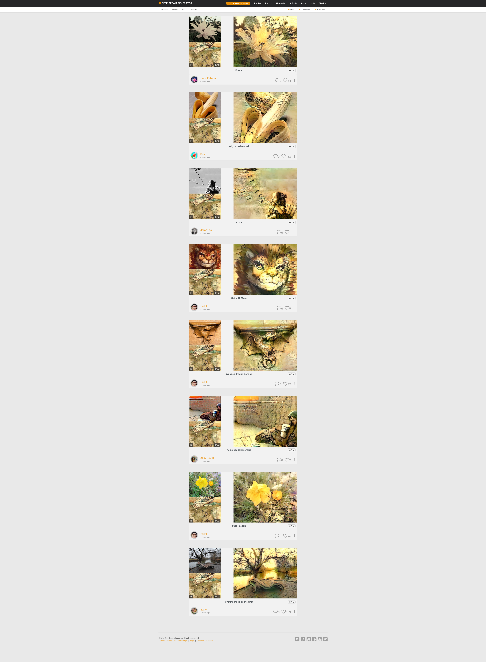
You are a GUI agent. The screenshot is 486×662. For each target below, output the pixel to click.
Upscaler (281, 3)
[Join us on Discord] (297, 639)
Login (312, 3)
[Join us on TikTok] (303, 639)
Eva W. (204, 609)
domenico (206, 230)
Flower (239, 70)
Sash (203, 154)
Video (257, 3)
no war (239, 222)
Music (268, 3)
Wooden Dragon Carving (239, 374)
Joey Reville (207, 457)
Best (184, 9)
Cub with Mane (239, 298)
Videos (194, 9)
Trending (164, 9)
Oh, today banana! (239, 146)
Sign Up (322, 3)
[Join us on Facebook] (314, 639)
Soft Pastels (239, 526)
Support (209, 641)
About (303, 3)
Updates (200, 641)
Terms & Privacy (165, 641)
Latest (175, 9)
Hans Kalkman (208, 78)
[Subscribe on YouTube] (309, 639)
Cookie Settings (180, 641)
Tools (293, 3)
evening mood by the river (239, 601)
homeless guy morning (239, 450)
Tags (192, 641)
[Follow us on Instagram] (320, 639)
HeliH (203, 305)
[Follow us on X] (325, 639)
